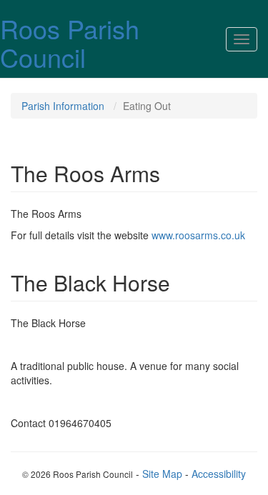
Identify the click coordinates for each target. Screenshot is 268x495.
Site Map (162, 473)
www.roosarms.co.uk (198, 235)
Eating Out (147, 106)
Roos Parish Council (69, 42)
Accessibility (219, 473)
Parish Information (62, 106)
